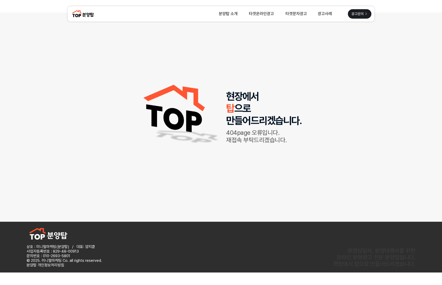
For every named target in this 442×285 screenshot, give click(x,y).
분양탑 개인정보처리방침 (45, 265)
